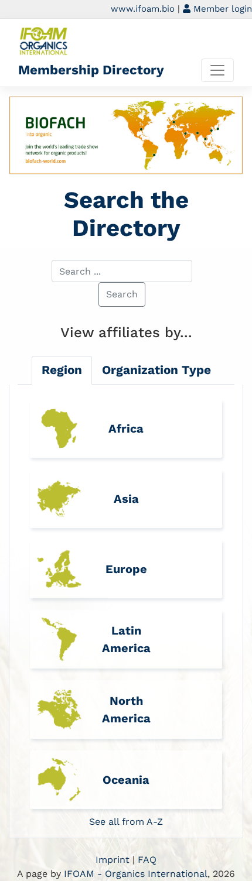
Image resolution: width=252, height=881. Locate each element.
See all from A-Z (126, 821)
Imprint (113, 859)
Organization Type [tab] (156, 370)
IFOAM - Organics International (135, 873)
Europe (126, 569)
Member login (221, 9)
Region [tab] (62, 370)
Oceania (126, 780)
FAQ (147, 859)
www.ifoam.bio (143, 9)
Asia (126, 499)
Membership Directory (91, 69)
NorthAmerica (126, 709)
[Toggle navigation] (217, 70)
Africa (126, 428)
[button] (27, 135)
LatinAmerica (126, 639)
